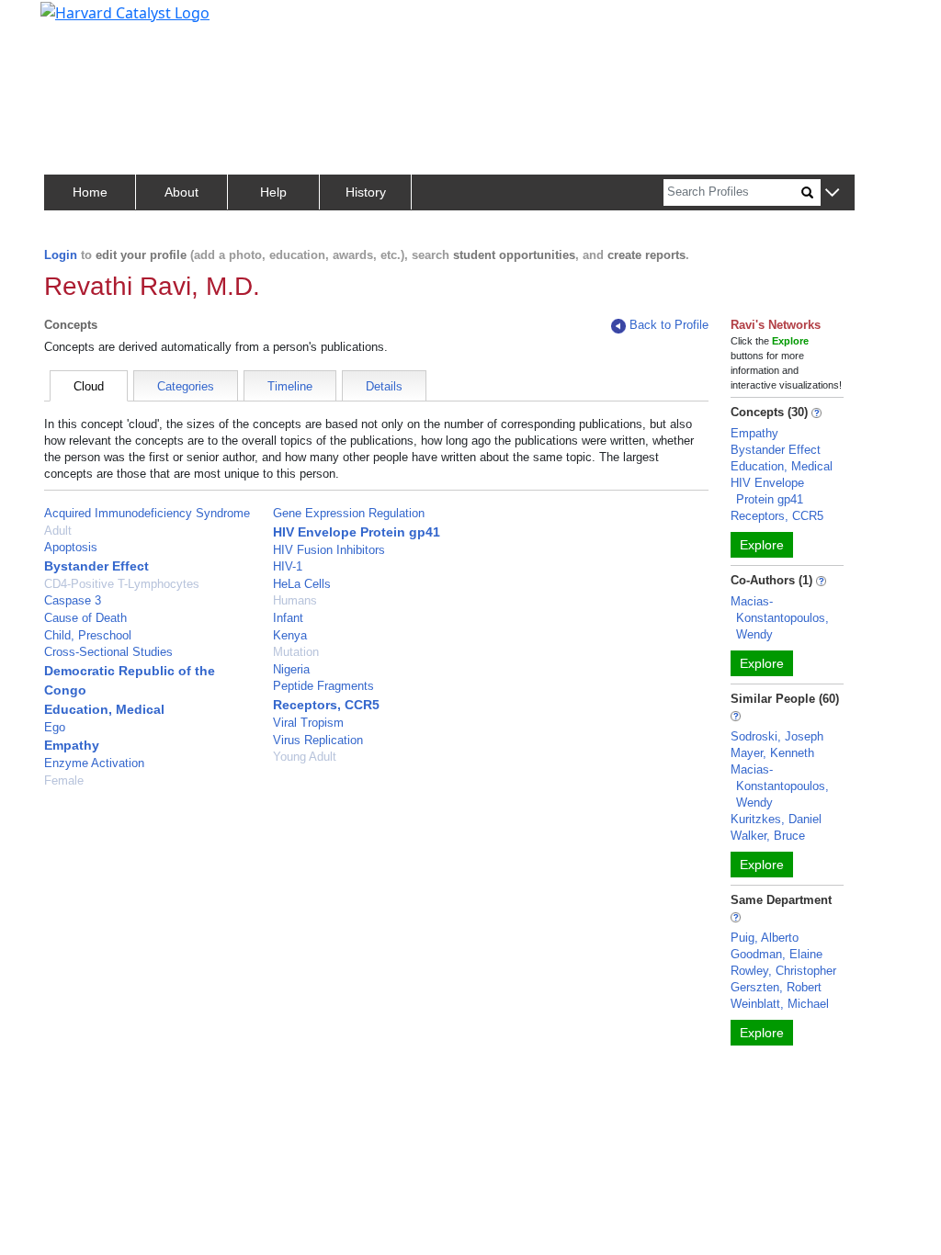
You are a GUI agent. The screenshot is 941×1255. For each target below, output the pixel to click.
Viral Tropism (308, 722)
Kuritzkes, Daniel (776, 819)
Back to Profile (669, 325)
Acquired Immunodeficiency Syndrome (147, 513)
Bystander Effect (96, 566)
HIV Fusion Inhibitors (329, 550)
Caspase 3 (72, 600)
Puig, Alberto (765, 937)
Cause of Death (85, 618)
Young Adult (304, 756)
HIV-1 (287, 566)
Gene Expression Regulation (349, 513)
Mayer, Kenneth (772, 753)
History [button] (366, 192)
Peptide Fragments (323, 686)
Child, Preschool (87, 635)
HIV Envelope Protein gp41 (356, 532)
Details (384, 386)
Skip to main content (77, 22)
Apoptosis (70, 547)
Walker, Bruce (768, 835)
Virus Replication (318, 740)
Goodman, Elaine (776, 954)
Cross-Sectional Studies (108, 652)
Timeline (289, 386)
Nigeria (291, 669)
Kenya (290, 635)
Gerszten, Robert (776, 987)
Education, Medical (104, 709)
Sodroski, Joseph (777, 736)
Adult (58, 530)
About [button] (181, 192)
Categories (185, 386)
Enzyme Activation (94, 763)
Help (273, 192)
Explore (762, 544)
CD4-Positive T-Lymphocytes (121, 584)
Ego (54, 727)
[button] (832, 193)
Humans (295, 600)
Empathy (71, 745)
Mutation (296, 652)
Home (90, 192)
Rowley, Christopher (783, 971)
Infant (288, 618)
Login (60, 255)
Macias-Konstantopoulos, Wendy (780, 617)
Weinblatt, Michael (780, 1004)
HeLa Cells (302, 584)
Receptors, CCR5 (326, 704)
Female (64, 780)
